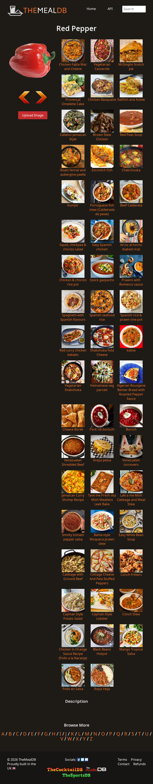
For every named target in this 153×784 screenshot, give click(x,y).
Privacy (136, 759)
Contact (123, 764)
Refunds (139, 764)
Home (91, 9)
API (110, 9)
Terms (122, 759)
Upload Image (32, 115)
